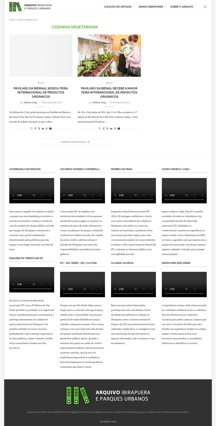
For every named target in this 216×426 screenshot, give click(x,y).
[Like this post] (31, 128)
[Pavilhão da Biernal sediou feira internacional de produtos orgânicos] (41, 55)
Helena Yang (30, 102)
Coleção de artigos (117, 6)
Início (12, 19)
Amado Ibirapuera (151, 6)
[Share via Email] (50, 128)
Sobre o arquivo (181, 6)
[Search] (205, 7)
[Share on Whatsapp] (47, 128)
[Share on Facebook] (35, 128)
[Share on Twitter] (39, 128)
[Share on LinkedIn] (43, 128)
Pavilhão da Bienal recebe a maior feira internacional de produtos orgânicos (109, 92)
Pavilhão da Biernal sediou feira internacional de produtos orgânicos (41, 92)
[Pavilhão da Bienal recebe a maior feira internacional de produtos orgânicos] (109, 55)
